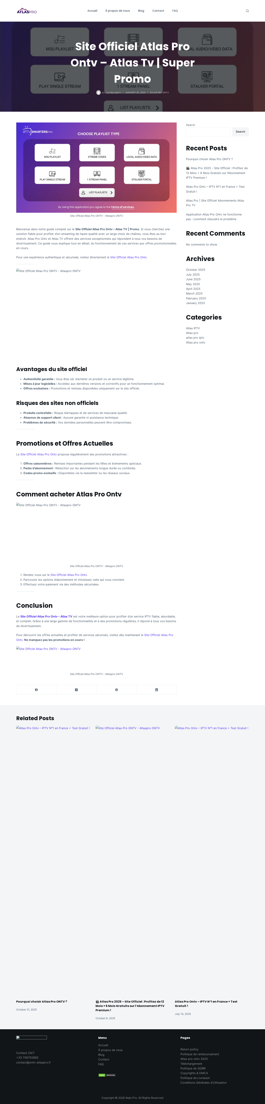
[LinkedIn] (157, 689)
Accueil (103, 1045)
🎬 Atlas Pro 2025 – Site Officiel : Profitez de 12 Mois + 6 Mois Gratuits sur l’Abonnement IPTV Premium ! (217, 172)
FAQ (101, 1064)
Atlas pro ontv (159, 92)
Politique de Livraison (195, 1078)
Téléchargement (191, 1063)
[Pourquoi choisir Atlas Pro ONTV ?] (53, 861)
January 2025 (195, 303)
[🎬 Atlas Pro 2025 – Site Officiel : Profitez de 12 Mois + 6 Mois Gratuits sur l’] (132, 861)
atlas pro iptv (195, 337)
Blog (101, 1054)
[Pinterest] (117, 689)
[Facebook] (36, 689)
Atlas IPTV (193, 328)
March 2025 (194, 293)
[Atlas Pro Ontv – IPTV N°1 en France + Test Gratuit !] (212, 861)
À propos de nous (110, 1050)
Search (190, 125)
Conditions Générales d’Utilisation (203, 1082)
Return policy (189, 1049)
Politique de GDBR (193, 1068)
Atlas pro (192, 333)
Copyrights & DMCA (194, 1073)
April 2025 (193, 289)
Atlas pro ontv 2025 (194, 1059)
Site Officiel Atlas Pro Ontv (128, 257)
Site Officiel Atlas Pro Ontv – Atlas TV (46, 616)
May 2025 (193, 284)
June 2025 (193, 279)
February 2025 (196, 298)
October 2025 (195, 269)
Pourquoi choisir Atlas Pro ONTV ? (209, 159)
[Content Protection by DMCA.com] (132, 1075)
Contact (103, 1059)
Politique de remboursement (199, 1054)
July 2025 (193, 274)
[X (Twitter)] (76, 689)
